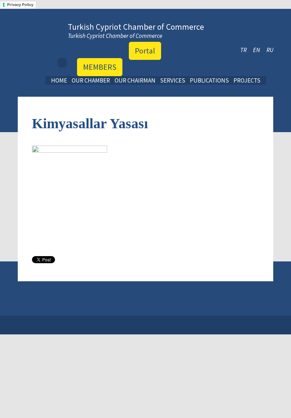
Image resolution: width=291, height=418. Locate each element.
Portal (145, 51)
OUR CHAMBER (91, 80)
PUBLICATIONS (209, 80)
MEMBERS (99, 67)
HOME (59, 80)
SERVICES (172, 80)
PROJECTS (247, 80)
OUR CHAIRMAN (135, 80)
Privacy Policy (20, 4)
